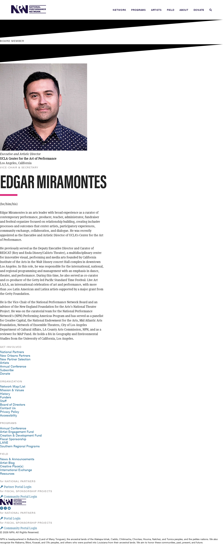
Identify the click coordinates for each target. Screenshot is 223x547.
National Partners (12, 352)
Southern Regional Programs (20, 446)
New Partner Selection (15, 359)
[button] (16, 487)
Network (119, 10)
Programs (138, 10)
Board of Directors (12, 404)
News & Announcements (17, 459)
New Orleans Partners (15, 355)
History (5, 393)
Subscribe (7, 370)
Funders (5, 397)
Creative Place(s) (11, 466)
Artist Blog (7, 462)
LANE (4, 442)
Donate (199, 10)
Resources (7, 473)
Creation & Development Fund (21, 435)
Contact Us (8, 408)
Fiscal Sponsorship (13, 439)
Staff (3, 401)
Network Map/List (12, 386)
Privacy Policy (9, 411)
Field (170, 10)
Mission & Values (12, 390)
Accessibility (8, 415)
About (183, 10)
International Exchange (16, 470)
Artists (156, 10)
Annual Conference (13, 366)
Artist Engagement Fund (17, 431)
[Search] (209, 9)
